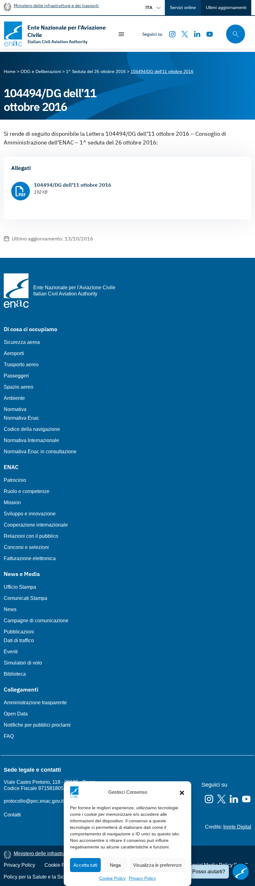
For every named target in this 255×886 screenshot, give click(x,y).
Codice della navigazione (32, 429)
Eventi (11, 651)
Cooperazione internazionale (36, 524)
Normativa (15, 409)
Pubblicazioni (19, 631)
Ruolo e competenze (26, 491)
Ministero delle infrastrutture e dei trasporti (56, 5)
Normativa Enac (21, 418)
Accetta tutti (85, 865)
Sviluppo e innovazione (30, 513)
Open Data (16, 713)
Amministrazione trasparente (35, 702)
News (10, 609)
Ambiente (14, 398)
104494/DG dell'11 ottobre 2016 (72, 185)
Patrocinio (15, 480)
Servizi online (183, 7)
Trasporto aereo (21, 364)
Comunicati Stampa (25, 598)
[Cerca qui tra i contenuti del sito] (233, 34)
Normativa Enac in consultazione (40, 451)
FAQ (9, 736)
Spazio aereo (18, 387)
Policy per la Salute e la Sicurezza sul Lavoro (54, 876)
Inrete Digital (237, 826)
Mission (12, 502)
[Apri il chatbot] (241, 872)
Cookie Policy (112, 878)
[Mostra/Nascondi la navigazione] (121, 34)
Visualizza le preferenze (157, 865)
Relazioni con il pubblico (31, 536)
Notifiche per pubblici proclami (37, 725)
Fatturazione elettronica (30, 558)
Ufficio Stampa (20, 587)
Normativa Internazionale (31, 440)
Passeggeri (16, 375)
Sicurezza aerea (22, 342)
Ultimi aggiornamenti (226, 7)
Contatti (12, 814)
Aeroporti (14, 353)
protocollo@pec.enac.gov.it (33, 801)
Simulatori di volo (23, 662)
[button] (182, 792)
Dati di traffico (19, 640)
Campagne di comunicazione (36, 620)
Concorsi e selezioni (26, 547)
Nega (115, 865)
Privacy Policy (142, 878)
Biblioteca (15, 674)
